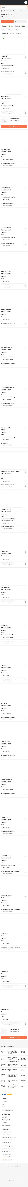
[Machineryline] (2, 11)
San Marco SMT (5, 587)
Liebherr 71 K (3, 1070)
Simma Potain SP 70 (7, 187)
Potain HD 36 (5, 817)
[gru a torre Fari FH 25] (14, 693)
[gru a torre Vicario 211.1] (14, 615)
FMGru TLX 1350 (6, 271)
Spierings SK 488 (3, 1086)
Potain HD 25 (5, 1009)
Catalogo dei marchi (6, 1142)
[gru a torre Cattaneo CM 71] (14, 655)
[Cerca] (25, 7)
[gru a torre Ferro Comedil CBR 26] (14, 377)
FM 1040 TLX (4, 56)
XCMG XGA (2, 1052)
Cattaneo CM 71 (5, 665)
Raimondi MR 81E (6, 309)
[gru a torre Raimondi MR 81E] (14, 299)
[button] (26, 2)
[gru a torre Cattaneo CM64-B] (14, 417)
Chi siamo (4, 1101)
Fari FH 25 (4, 703)
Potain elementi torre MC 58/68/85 (10, 471)
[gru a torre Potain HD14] (14, 540)
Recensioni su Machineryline (8, 1140)
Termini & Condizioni (6, 1132)
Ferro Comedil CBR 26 (7, 387)
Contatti (3, 1106)
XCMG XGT (2, 1059)
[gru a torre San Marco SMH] (14, 139)
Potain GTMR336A (6, 227)
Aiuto (3, 1104)
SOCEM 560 (4, 933)
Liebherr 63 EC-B (6, 509)
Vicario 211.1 (4, 625)
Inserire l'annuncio (14, 126)
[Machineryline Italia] (10, 2)
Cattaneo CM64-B (6, 427)
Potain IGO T (3, 1065)
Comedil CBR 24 (5, 741)
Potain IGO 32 (3, 1075)
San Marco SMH (5, 149)
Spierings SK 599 (3, 1080)
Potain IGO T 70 (5, 855)
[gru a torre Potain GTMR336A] (14, 217)
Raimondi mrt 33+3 (6, 779)
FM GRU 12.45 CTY (6, 895)
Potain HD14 (4, 551)
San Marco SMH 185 (6, 347)
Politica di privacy (6, 1134)
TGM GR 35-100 (5, 96)
